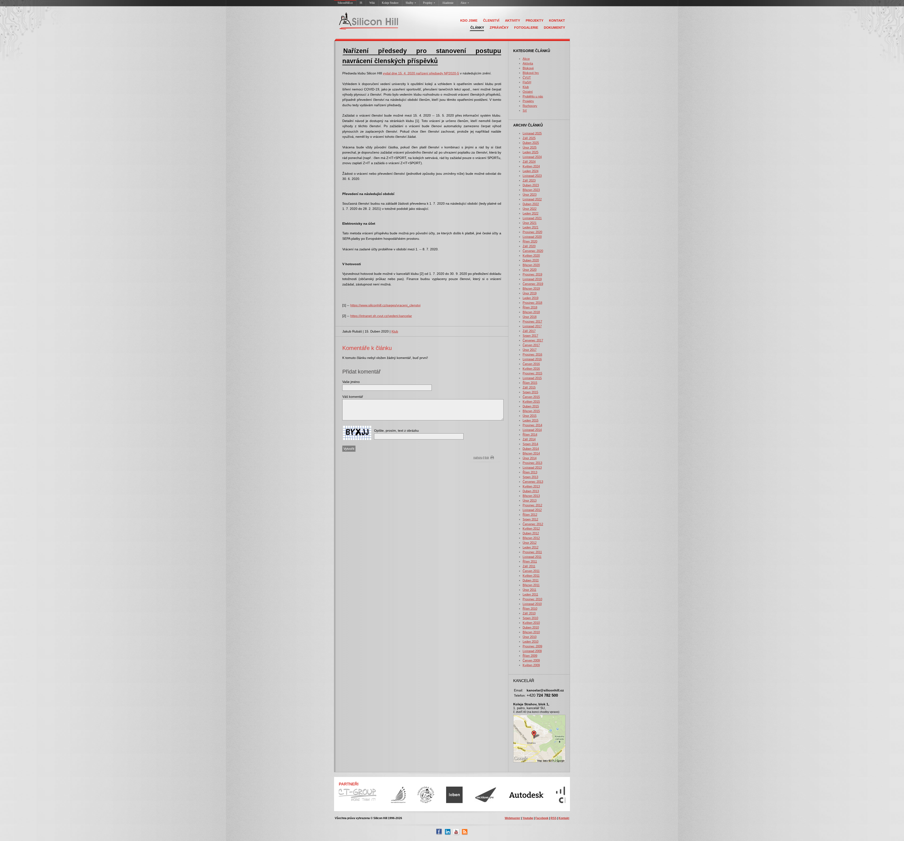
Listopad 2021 (532, 218)
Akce (463, 2)
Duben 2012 (531, 533)
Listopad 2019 (532, 279)
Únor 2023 (530, 194)
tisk (487, 457)
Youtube (527, 818)
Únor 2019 (530, 293)
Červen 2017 (531, 345)
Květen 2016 (531, 368)
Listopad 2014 (532, 430)
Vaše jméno (351, 382)
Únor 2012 (530, 542)
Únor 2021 (530, 223)
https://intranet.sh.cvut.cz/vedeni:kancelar (381, 316)
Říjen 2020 (530, 241)
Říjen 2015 (530, 383)
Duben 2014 (531, 449)
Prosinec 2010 (532, 599)
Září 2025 (529, 138)
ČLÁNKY (477, 27)
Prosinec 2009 (532, 646)
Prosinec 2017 (532, 321)
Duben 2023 (531, 185)
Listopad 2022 (532, 199)
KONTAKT (557, 20)
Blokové (528, 68)
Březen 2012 (531, 538)
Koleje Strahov (390, 2)
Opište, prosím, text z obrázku (396, 430)
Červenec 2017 (533, 340)
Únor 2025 (530, 147)
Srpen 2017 (530, 335)
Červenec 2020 (533, 251)
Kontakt (564, 818)
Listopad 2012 (532, 510)
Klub (526, 87)
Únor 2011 (529, 590)
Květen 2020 (531, 255)
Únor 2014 (530, 458)
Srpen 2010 (530, 618)
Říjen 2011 (530, 561)
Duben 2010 (531, 627)
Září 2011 (529, 566)
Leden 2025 (530, 152)
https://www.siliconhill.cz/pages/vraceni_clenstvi (385, 305)
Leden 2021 (530, 227)
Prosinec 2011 (532, 552)
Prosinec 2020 (532, 232)
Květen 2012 (531, 528)
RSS (554, 818)
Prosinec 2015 (532, 373)
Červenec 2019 (533, 284)
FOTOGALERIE (526, 27)
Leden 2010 (530, 641)
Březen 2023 (531, 190)
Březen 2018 (531, 312)
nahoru (478, 457)
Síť (525, 110)
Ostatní (528, 91)
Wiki (372, 2)
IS (361, 2)
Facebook (542, 818)
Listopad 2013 (532, 467)
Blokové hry (531, 73)
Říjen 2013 (530, 472)
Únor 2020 (530, 270)
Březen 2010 (531, 632)
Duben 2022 (531, 204)
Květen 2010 (531, 623)
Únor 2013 (530, 500)
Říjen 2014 (530, 434)
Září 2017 (529, 331)
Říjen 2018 (530, 307)
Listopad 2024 (532, 157)
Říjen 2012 (530, 514)
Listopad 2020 (532, 237)
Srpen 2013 (530, 477)
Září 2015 (529, 387)
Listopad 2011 (532, 557)
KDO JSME (468, 20)
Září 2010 (529, 613)
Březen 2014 (531, 453)
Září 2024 (529, 161)
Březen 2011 (531, 585)
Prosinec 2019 (532, 274)
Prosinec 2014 (532, 425)
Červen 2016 (531, 364)
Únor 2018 (530, 317)
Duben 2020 (531, 260)
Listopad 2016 (532, 359)
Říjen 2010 (530, 608)
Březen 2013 (531, 496)
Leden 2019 (530, 298)
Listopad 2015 (532, 378)
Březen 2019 (531, 288)
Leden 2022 (530, 213)
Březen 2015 (531, 411)
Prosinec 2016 (532, 354)
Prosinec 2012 (532, 505)
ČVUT (527, 77)
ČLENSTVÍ (491, 20)
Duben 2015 (531, 406)
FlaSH (527, 82)
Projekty (427, 2)
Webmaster (512, 818)
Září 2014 (529, 439)
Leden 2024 (530, 171)
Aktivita (528, 63)
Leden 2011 (530, 594)
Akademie (447, 2)
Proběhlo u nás (533, 96)
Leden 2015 (530, 420)
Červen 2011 (531, 571)
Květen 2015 (531, 401)
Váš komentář (352, 396)
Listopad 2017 (532, 326)
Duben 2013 (531, 491)
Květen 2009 (531, 665)
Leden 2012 (530, 547)
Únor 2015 (530, 416)
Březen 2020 (531, 265)
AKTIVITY (512, 20)
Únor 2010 (530, 637)
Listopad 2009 (532, 651)
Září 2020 (529, 246)
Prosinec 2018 (532, 303)
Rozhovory (530, 106)
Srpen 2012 (530, 519)
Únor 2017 (530, 350)
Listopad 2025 (532, 133)
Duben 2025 (531, 143)
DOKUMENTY (554, 27)
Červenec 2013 (533, 481)
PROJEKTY (534, 20)
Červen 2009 (531, 660)
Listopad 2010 (532, 604)
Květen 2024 (531, 166)
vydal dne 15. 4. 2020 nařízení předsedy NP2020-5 (421, 73)
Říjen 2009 (530, 656)
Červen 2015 (531, 397)
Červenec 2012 (533, 524)
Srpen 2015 (530, 392)
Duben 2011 (531, 580)
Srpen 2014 (530, 444)
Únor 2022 (530, 209)
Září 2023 (529, 180)
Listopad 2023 (532, 176)
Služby (409, 2)
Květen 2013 (531, 486)
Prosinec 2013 (532, 463)
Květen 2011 (531, 575)
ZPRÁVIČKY (499, 27)
